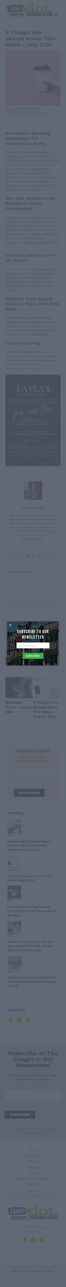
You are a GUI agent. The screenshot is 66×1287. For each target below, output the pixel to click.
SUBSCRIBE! (33, 655)
